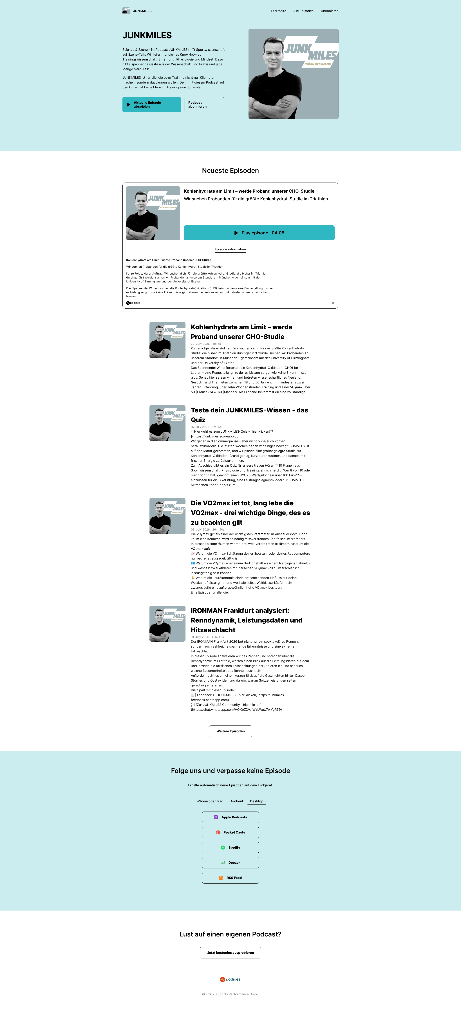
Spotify (234, 847)
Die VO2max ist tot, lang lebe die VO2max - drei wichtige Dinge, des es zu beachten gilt (250, 512)
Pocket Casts (234, 832)
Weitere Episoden (230, 731)
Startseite (278, 11)
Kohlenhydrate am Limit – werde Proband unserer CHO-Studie (241, 332)
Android (236, 801)
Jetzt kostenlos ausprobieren (230, 952)
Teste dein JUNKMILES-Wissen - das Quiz (249, 415)
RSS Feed (234, 878)
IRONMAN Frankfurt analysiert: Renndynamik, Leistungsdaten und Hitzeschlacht (246, 620)
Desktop (256, 801)
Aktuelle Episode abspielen (147, 104)
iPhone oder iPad (210, 801)
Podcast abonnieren (197, 104)
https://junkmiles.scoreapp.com (217, 436)
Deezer (234, 862)
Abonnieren (330, 11)
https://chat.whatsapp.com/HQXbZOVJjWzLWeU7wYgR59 (236, 709)
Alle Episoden (303, 11)
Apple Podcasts (234, 817)
